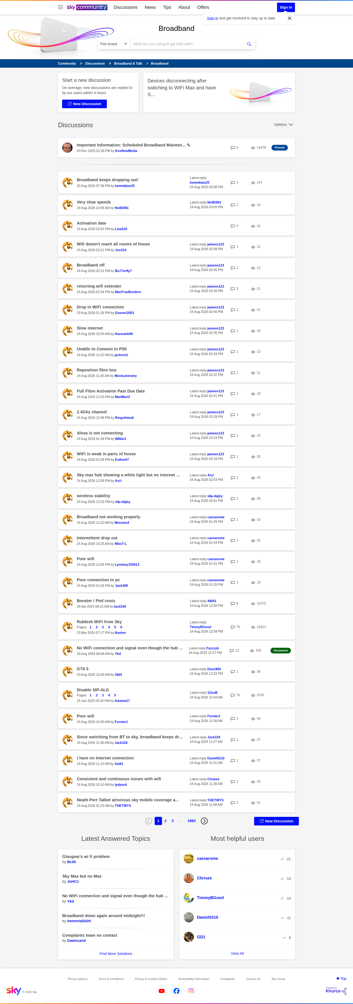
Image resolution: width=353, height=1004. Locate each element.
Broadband (176, 28)
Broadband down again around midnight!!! (103, 915)
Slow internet (90, 328)
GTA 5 (82, 669)
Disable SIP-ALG (93, 690)
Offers (203, 7)
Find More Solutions (115, 954)
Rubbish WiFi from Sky (99, 621)
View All (237, 953)
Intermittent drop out (97, 538)
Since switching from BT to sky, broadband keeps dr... (129, 737)
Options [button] (280, 125)
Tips (167, 7)
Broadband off (91, 265)
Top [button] (343, 979)
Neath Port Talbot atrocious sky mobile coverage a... (128, 800)
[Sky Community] (87, 7)
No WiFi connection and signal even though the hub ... (130, 648)
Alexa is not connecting (100, 433)
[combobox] (186, 44)
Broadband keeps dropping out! (108, 180)
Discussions (125, 7)
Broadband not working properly (108, 517)
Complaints (227, 978)
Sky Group (278, 978)
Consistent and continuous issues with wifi (119, 779)
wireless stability (93, 496)
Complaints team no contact (89, 935)
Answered (281, 650)
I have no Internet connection (105, 758)
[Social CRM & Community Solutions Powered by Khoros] (336, 991)
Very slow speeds (94, 202)
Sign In (286, 7)
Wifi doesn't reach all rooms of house (113, 244)
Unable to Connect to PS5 (102, 349)
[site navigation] (60, 7)
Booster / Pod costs (96, 600)
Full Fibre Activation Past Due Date (111, 391)
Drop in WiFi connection (100, 307)
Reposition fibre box (96, 370)
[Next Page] (204, 821)
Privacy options (77, 978)
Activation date (91, 223)
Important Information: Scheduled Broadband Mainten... (132, 145)
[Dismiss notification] (289, 18)
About (184, 7)
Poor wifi (85, 559)
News (150, 7)
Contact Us (253, 978)
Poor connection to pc (98, 580)
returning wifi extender (99, 286)
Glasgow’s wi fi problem (86, 856)
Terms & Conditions (111, 978)
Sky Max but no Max (82, 876)
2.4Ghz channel (92, 412)
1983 (192, 821)
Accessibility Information (193, 978)
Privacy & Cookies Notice (151, 978)
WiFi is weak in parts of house (106, 454)
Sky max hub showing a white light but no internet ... (128, 475)
